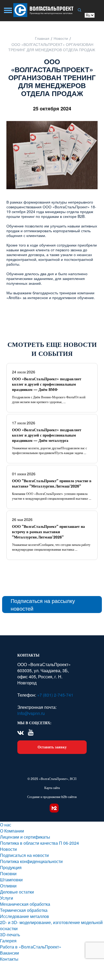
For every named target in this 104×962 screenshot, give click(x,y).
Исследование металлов (24, 916)
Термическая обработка (23, 910)
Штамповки (11, 880)
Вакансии (9, 953)
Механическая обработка (25, 904)
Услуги (6, 898)
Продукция (11, 867)
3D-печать (10, 934)
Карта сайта (52, 787)
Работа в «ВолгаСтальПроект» (30, 947)
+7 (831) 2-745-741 (54, 695)
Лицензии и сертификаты (25, 837)
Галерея (8, 941)
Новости (8, 849)
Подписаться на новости (24, 855)
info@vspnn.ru (31, 713)
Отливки (8, 886)
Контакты (9, 959)
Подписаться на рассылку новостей (43, 604)
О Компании (12, 831)
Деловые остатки (17, 892)
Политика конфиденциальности (31, 861)
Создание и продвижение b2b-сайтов (52, 796)
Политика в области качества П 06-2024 (39, 843)
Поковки (8, 873)
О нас (5, 825)
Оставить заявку (52, 746)
